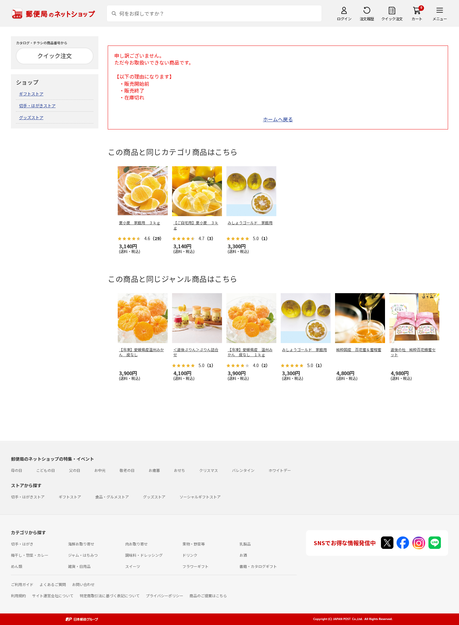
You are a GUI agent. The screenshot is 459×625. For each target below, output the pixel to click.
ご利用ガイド (22, 584)
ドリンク (189, 555)
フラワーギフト (195, 566)
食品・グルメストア (112, 496)
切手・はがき (22, 543)
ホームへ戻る (278, 119)
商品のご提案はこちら (208, 595)
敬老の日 (127, 470)
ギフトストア (31, 94)
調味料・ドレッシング (144, 555)
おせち (179, 470)
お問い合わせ (83, 584)
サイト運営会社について (52, 595)
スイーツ (132, 566)
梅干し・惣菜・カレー (29, 555)
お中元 (100, 470)
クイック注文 (392, 18)
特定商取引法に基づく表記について (110, 595)
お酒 (243, 555)
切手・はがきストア (37, 106)
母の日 (16, 470)
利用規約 (18, 595)
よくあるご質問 (53, 584)
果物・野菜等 (193, 543)
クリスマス (208, 470)
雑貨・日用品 (79, 566)
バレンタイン (243, 470)
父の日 (74, 470)
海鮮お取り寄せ (81, 543)
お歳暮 (154, 470)
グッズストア (31, 117)
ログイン (344, 18)
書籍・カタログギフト (258, 566)
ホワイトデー (280, 470)
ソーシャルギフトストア (200, 496)
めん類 (16, 566)
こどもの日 (45, 470)
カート (417, 18)
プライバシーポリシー (164, 595)
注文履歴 (367, 18)
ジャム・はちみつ (83, 555)
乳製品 (245, 543)
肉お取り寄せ (136, 543)
